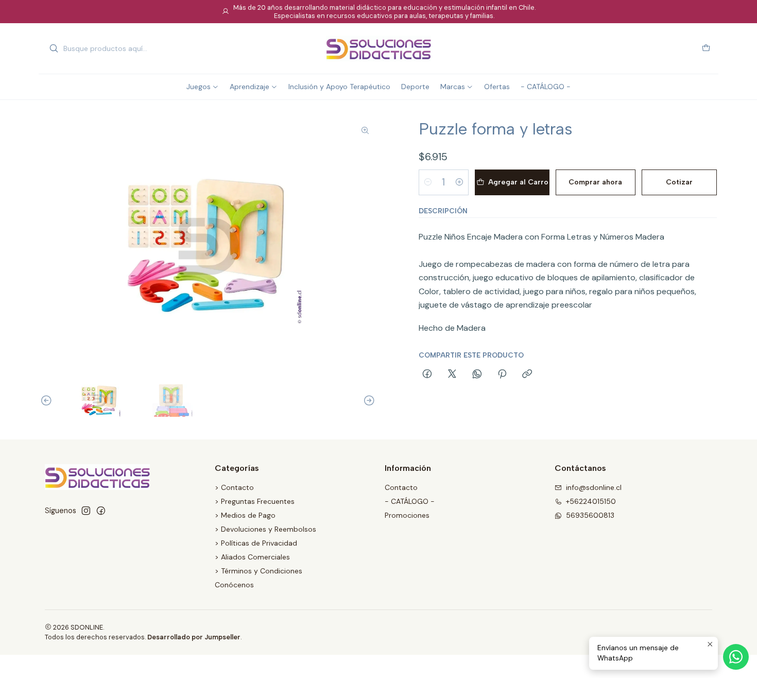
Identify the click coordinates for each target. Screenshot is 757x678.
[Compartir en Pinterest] (502, 374)
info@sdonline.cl (594, 487)
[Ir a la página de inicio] (378, 48)
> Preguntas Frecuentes (255, 501)
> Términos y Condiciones (258, 570)
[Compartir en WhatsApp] (477, 374)
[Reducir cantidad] (428, 182)
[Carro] (706, 48)
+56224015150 (591, 501)
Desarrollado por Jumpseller (193, 637)
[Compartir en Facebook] (427, 374)
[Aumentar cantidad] (459, 182)
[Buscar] (53, 48)
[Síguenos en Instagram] (86, 510)
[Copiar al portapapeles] (527, 374)
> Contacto (234, 487)
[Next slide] (367, 400)
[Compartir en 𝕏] (452, 374)
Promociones (407, 515)
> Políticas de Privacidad (256, 543)
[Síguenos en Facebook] (101, 510)
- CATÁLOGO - (410, 501)
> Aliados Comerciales (252, 557)
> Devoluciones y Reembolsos (265, 529)
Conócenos (234, 584)
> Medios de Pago (245, 515)
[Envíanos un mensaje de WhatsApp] (736, 657)
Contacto (401, 487)
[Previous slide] (48, 400)
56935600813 (590, 515)
